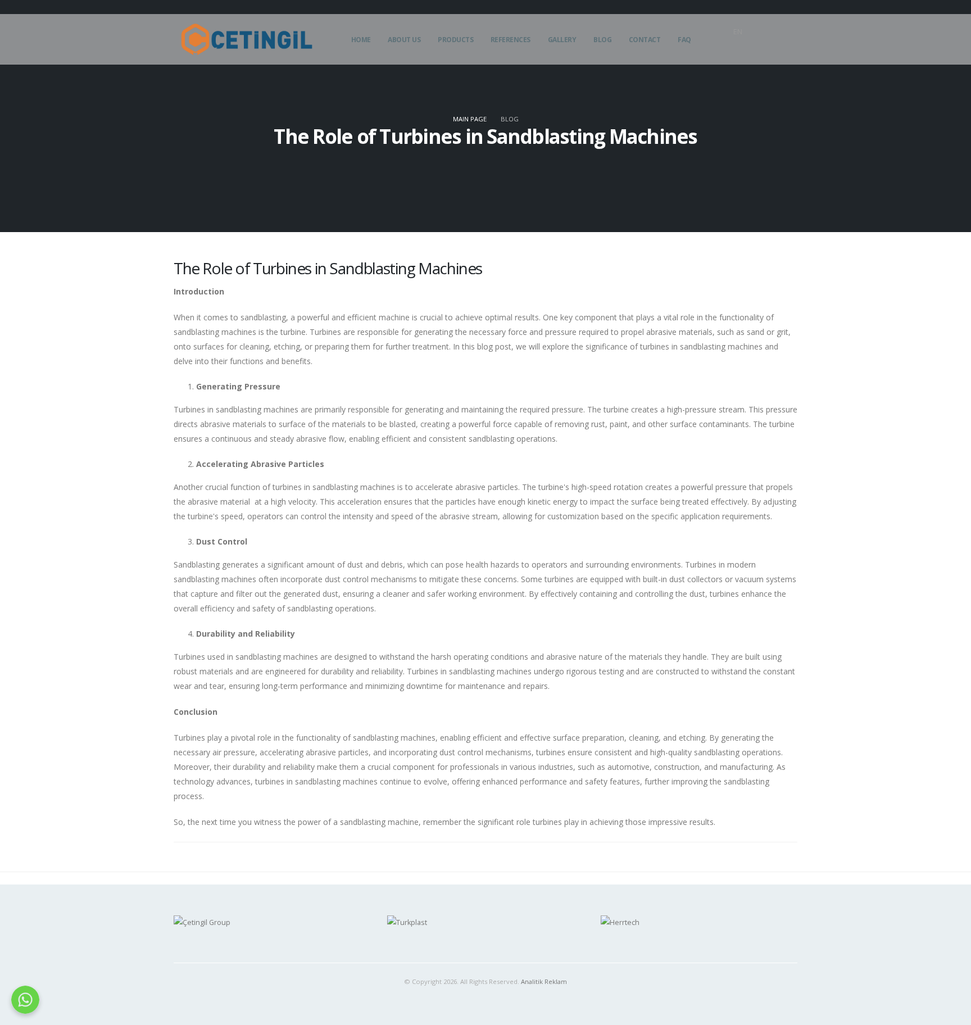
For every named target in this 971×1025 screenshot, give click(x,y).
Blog (602, 39)
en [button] (738, 32)
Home (361, 39)
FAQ (684, 39)
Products (455, 39)
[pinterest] (724, 49)
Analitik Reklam (544, 981)
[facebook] (756, 49)
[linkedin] (740, 49)
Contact (645, 39)
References (510, 39)
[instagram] (773, 49)
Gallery (562, 39)
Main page (470, 119)
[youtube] (789, 49)
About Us (404, 39)
